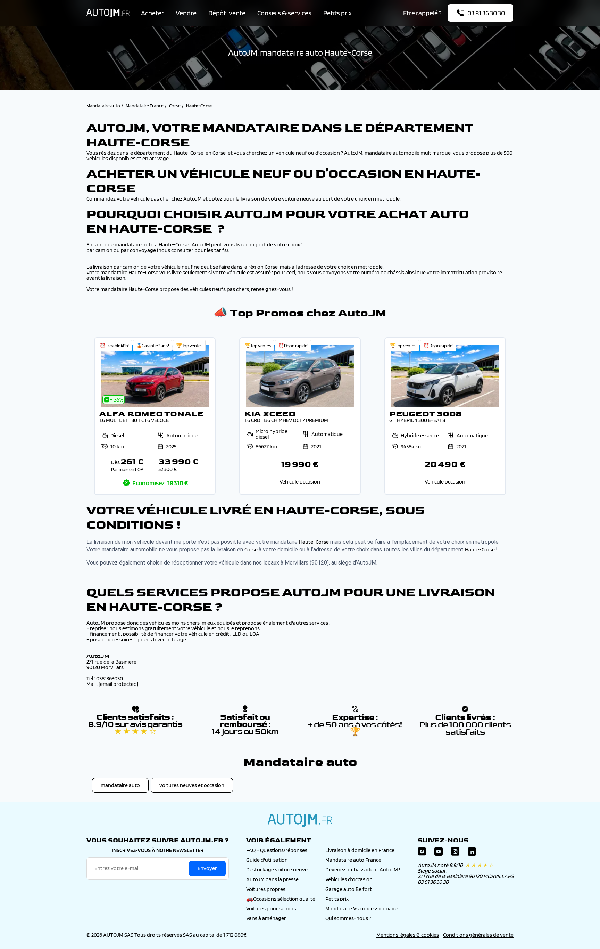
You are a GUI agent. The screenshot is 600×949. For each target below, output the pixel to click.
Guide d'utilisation (267, 860)
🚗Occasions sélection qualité (280, 898)
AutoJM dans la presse (272, 879)
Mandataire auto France (353, 860)
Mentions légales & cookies (407, 935)
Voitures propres (265, 889)
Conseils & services (284, 13)
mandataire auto (120, 785)
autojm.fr (300, 820)
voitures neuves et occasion (191, 785)
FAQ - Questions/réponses (276, 850)
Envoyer (207, 868)
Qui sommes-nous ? (348, 918)
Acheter (152, 13)
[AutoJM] (108, 13)
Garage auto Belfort (348, 889)
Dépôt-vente (226, 13)
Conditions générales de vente (478, 935)
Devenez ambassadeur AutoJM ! (362, 869)
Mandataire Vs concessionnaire (361, 908)
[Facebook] (422, 853)
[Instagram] (455, 853)
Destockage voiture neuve (277, 869)
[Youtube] (438, 853)
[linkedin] (472, 853)
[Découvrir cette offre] (155, 416)
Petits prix (337, 13)
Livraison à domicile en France (359, 850)
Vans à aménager (266, 918)
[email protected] (118, 684)
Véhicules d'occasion (349, 879)
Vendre (186, 13)
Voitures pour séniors (271, 908)
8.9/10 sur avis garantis (135, 728)
